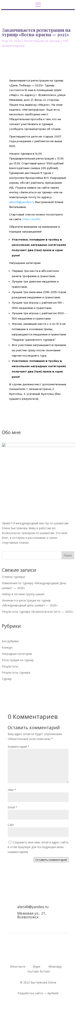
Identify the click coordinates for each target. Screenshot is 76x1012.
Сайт (11, 825)
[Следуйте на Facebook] (54, 953)
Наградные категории (17, 654)
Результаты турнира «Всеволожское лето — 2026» (37, 612)
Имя (12, 790)
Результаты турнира (16, 672)
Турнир (7, 679)
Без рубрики (10, 641)
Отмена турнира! (13, 577)
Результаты (10, 666)
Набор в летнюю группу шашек (23, 594)
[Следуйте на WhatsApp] (38, 953)
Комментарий (18, 747)
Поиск (68, 555)
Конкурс (7, 647)
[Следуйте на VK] (22, 953)
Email (12, 807)
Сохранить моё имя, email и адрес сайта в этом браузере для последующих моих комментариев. (38, 847)
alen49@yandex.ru (21, 202)
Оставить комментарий (51, 860)
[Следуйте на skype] (30, 953)
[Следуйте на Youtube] (46, 953)
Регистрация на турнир (42, 41)
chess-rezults (31, 219)
